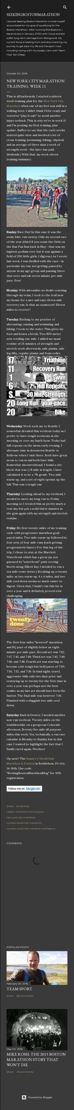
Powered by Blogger (40, 1097)
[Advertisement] (37, 909)
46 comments (24, 1071)
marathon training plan (29, 811)
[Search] (64, 6)
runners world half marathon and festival (31, 828)
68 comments (24, 995)
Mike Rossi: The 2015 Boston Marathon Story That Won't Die (36, 1059)
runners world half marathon (24, 822)
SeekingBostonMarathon (33, 14)
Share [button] (10, 806)
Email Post (22, 806)
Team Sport (19, 988)
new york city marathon (21, 817)
